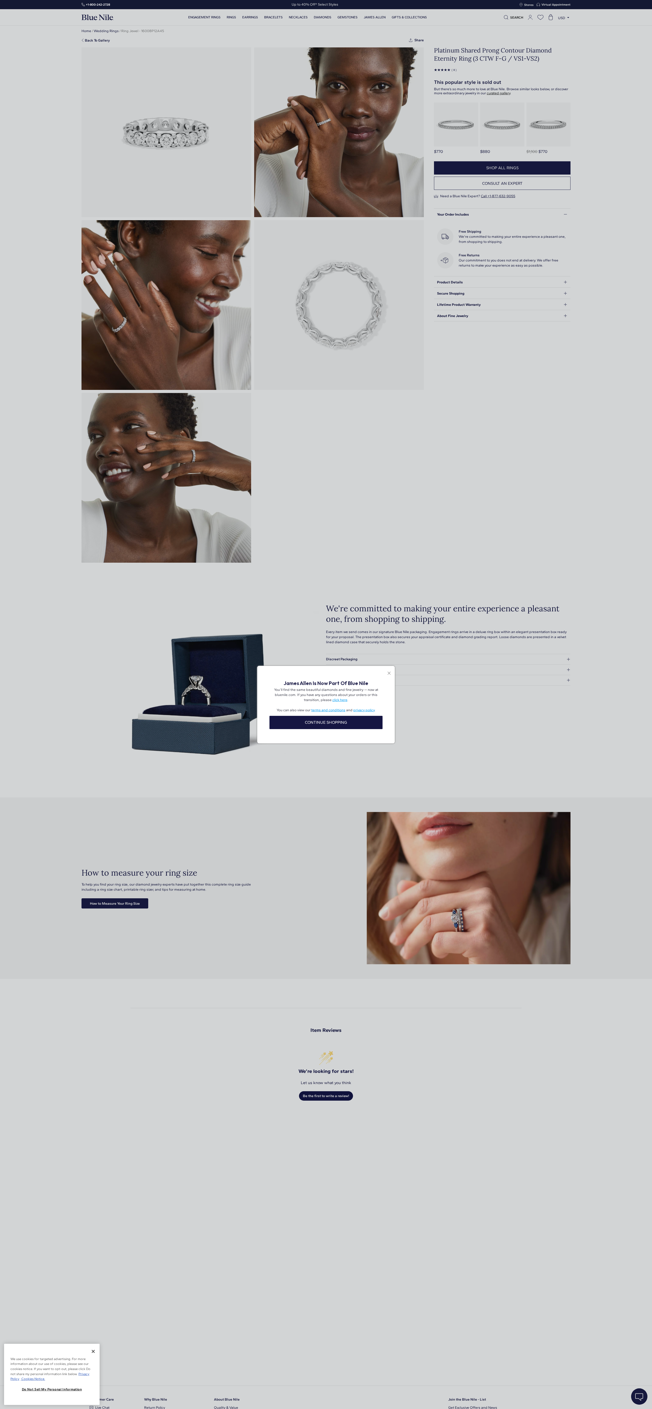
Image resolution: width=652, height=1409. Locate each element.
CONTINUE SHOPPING (326, 722)
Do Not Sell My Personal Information (52, 1389)
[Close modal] (389, 673)
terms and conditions (328, 710)
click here (339, 700)
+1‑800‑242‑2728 (98, 4)
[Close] (93, 1351)
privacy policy (363, 710)
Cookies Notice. (33, 1379)
